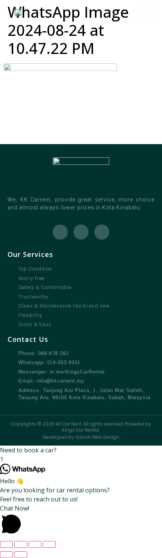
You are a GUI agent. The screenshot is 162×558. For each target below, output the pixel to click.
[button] (81, 450)
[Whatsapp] (60, 232)
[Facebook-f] (81, 232)
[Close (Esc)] (49, 544)
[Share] (35, 544)
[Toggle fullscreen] (20, 544)
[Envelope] (101, 232)
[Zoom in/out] (6, 544)
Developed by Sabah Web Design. (81, 437)
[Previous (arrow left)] (6, 554)
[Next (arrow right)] (20, 554)
